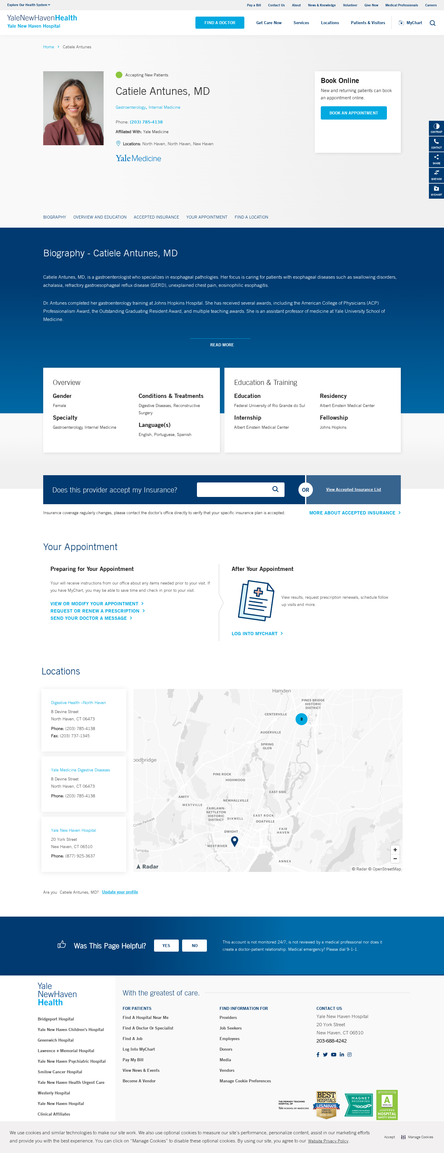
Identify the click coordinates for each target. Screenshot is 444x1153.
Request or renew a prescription (95, 610)
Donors (226, 1049)
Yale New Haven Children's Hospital (71, 1029)
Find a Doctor (219, 22)
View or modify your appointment (94, 603)
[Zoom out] (395, 858)
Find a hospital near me (146, 1017)
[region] (268, 780)
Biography (54, 217)
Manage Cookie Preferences (245, 1081)
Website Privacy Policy (328, 1141)
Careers (431, 5)
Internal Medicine (164, 107)
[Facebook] (318, 1055)
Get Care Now (269, 22)
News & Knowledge (322, 5)
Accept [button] (389, 1137)
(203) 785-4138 (146, 122)
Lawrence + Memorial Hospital (66, 1050)
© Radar (359, 869)
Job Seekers (231, 1028)
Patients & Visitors (368, 22)
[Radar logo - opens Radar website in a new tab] (147, 866)
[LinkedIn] (342, 1055)
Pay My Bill (133, 1059)
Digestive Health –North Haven (78, 702)
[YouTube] (333, 1055)
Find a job (133, 1038)
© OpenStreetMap (384, 869)
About (296, 5)
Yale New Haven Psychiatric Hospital (72, 1061)
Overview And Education (100, 217)
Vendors (227, 1070)
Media (225, 1059)
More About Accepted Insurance (352, 512)
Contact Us (276, 5)
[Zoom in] (395, 849)
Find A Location (251, 217)
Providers (228, 1017)
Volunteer (350, 5)
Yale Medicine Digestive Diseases (80, 770)
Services (301, 22)
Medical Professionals (401, 5)
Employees (230, 1038)
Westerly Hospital (54, 1093)
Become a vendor (139, 1081)
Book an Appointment (354, 113)
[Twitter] (325, 1055)
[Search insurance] (278, 489)
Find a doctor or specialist (148, 1028)
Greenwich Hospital (56, 1040)
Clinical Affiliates (54, 1114)
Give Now (371, 5)
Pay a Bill (254, 5)
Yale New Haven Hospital (73, 830)
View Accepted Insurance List (353, 489)
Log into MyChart (139, 1049)
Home (48, 47)
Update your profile (120, 892)
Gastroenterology (131, 107)
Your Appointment (206, 217)
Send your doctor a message (88, 618)
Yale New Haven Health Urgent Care (71, 1082)
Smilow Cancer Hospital (60, 1072)
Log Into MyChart (255, 633)
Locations (330, 22)
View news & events (141, 1070)
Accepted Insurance (156, 217)
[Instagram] (349, 1055)
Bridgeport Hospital (56, 1019)
